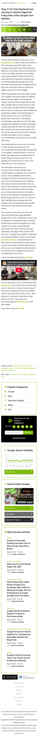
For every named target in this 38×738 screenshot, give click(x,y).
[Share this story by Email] (29, 29)
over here (29, 257)
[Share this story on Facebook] (3, 29)
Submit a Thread (19, 683)
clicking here (6, 285)
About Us (19, 694)
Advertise (19, 701)
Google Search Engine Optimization (19, 629)
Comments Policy (19, 697)
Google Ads (11, 608)
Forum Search (19, 687)
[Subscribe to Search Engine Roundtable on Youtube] (26, 426)
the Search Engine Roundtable (20, 711)
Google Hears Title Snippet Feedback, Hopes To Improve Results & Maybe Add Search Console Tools (18, 368)
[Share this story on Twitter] (8, 29)
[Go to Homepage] (14, 3)
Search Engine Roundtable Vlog (18, 25)
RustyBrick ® (19, 720)
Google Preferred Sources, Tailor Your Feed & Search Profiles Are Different (19, 658)
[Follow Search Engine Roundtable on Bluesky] (22, 426)
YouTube (20, 308)
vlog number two (8, 63)
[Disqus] (19, 337)
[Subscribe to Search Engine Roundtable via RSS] (31, 426)
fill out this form (22, 302)
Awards (19, 690)
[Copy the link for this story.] (34, 29)
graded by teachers (9, 240)
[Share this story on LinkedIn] (19, 29)
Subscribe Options (19, 438)
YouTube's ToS (18, 733)
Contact (19, 704)
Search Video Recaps (14, 579)
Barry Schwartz (27, 22)
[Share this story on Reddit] (13, 29)
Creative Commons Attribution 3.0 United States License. (19, 728)
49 (9, 554)
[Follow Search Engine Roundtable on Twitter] (18, 426)
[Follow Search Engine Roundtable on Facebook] (14, 426)
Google (9, 538)
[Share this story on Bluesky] (24, 29)
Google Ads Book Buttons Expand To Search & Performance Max (18, 614)
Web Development (32, 720)
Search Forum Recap (14, 561)
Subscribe (28, 432)
